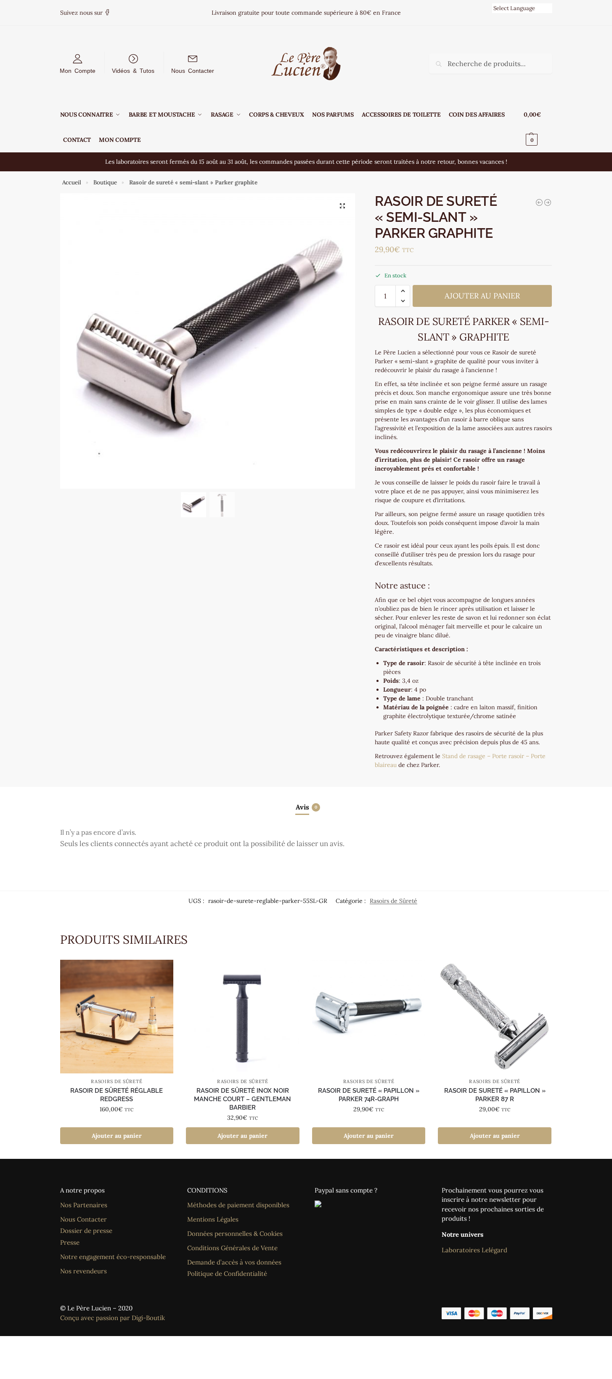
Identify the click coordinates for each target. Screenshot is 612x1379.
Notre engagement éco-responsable (113, 1257)
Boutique (105, 182)
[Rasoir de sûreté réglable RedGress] (117, 1016)
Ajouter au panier (482, 296)
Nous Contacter (192, 70)
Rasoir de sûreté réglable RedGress (116, 1095)
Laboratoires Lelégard (474, 1250)
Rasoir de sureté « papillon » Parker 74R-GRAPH (368, 1095)
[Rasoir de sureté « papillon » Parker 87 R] (494, 1016)
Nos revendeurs (83, 1271)
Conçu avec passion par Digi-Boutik (112, 1318)
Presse (69, 1242)
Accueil (71, 182)
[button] (538, 127)
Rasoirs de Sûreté (393, 901)
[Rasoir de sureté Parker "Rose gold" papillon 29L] (539, 202)
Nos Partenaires (83, 1205)
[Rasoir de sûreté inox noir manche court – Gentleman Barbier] (242, 1016)
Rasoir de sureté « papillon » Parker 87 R (495, 1095)
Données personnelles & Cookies (235, 1234)
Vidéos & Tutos (133, 70)
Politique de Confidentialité (227, 1274)
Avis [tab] (306, 807)
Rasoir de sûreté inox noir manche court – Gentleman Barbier (242, 1099)
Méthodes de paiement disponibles (238, 1205)
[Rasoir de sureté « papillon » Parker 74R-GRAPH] (369, 1016)
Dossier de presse (86, 1231)
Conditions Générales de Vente (232, 1248)
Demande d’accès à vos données (234, 1262)
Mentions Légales (212, 1219)
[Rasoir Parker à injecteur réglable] (547, 202)
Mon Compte (77, 70)
